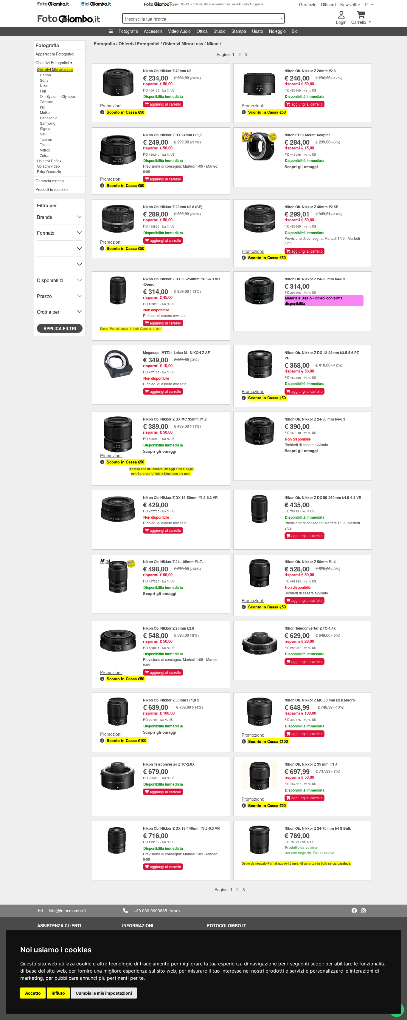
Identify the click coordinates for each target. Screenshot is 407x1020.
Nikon (44, 85)
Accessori (153, 31)
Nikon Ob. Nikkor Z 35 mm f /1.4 (311, 764)
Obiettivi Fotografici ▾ (53, 62)
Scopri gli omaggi (301, 166)
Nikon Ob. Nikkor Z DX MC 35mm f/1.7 (175, 419)
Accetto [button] (33, 993)
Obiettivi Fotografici (139, 44)
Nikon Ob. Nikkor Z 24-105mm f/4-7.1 (174, 561)
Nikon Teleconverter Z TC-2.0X (169, 764)
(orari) (174, 911)
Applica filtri (60, 328)
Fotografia (128, 31)
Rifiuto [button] (58, 993)
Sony (44, 80)
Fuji (43, 90)
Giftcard (328, 4)
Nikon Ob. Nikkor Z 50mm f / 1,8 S (171, 700)
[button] (102, 112)
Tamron (46, 139)
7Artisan (46, 101)
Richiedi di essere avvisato (165, 315)
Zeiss (44, 155)
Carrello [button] (359, 22)
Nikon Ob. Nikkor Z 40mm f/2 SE (311, 206)
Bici (295, 31)
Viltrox (45, 149)
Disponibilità (50, 280)
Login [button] (341, 22)
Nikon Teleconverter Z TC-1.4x (310, 628)
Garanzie (307, 4)
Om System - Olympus (58, 96)
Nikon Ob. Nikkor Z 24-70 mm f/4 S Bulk (318, 828)
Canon (45, 74)
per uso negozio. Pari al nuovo (309, 850)
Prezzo (44, 296)
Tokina (45, 144)
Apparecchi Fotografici (54, 54)
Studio (220, 31)
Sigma (45, 128)
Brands (44, 217)
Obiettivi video (48, 166)
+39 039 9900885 (150, 911)
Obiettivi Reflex (49, 160)
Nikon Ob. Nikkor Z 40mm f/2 (167, 70)
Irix (42, 106)
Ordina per (48, 311)
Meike (45, 112)
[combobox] (203, 18)
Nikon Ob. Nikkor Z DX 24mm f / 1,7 (172, 134)
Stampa (239, 31)
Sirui (43, 133)
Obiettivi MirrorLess (183, 44)
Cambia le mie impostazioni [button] (104, 993)
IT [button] (367, 4)
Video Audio (179, 31)
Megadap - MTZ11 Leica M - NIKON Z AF (176, 352)
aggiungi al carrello (165, 103)
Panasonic (48, 117)
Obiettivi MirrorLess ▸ (55, 69)
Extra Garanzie (49, 171)
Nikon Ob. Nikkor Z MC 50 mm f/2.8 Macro (320, 700)
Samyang (47, 123)
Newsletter (350, 4)
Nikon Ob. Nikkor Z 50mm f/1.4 (310, 561)
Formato (46, 232)
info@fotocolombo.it (67, 911)
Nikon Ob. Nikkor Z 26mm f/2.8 (168, 628)
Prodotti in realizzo (51, 189)
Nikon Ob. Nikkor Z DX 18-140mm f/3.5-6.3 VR (181, 828)
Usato (257, 31)
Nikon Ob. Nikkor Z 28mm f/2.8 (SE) (172, 206)
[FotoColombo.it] (76, 18)
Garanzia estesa (49, 180)
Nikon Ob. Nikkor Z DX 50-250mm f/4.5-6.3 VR (323, 497)
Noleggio (277, 31)
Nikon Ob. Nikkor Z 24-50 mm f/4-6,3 (315, 279)
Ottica (202, 31)
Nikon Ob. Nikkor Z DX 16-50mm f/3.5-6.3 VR (180, 497)
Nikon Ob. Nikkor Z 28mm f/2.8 (310, 70)
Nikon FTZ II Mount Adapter (307, 134)
